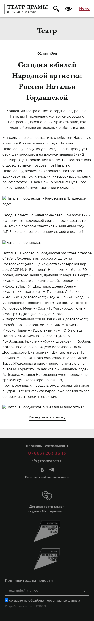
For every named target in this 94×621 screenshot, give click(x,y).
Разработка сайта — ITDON (25, 606)
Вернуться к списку (47, 417)
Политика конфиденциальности (47, 477)
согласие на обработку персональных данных (44, 600)
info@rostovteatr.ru (47, 461)
